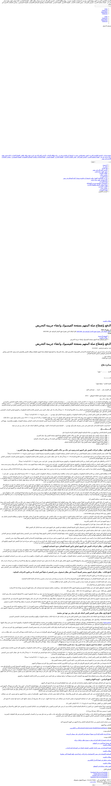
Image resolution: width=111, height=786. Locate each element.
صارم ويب (93, 781)
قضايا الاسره (104, 176)
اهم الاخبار (105, 168)
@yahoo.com (107, 622)
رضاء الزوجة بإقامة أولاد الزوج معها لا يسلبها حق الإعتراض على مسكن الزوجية (88, 734)
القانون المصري (103, 186)
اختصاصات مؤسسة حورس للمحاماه (97, 183)
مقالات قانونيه (103, 173)
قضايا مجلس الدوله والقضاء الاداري (97, 185)
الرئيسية (105, 165)
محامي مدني (104, 188)
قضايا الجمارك (103, 190)
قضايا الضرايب (103, 181)
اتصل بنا (105, 166)
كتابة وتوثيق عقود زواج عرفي (99, 180)
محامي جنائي (104, 175)
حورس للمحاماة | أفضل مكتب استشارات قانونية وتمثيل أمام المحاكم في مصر (85, 178)
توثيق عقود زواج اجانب (101, 171)
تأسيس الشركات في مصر (100, 170)
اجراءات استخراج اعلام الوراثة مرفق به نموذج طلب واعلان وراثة (92, 740)
